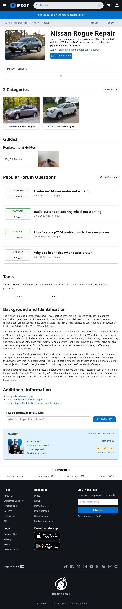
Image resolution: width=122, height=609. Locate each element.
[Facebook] (72, 566)
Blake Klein (65, 49)
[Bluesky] (103, 566)
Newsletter (9, 515)
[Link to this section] (1, 310)
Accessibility (10, 534)
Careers (8, 510)
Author (13, 434)
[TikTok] (66, 566)
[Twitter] (79, 566)
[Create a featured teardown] (111, 448)
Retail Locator (41, 515)
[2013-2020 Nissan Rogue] (61, 110)
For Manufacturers (44, 520)
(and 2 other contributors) (85, 49)
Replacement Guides (19, 147)
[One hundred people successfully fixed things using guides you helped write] (104, 448)
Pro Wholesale (41, 510)
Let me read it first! (90, 516)
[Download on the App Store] (47, 536)
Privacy (7, 539)
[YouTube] (91, 566)
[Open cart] (108, 5)
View (52, 296)
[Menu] (5, 5)
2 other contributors (103, 433)
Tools (8, 277)
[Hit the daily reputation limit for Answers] (98, 448)
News (37, 500)
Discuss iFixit (10, 505)
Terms (7, 544)
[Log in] (117, 5)
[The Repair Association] (116, 566)
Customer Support (13, 500)
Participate (40, 505)
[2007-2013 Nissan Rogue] (21, 110)
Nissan (35, 22)
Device (6, 22)
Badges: (108, 440)
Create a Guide (63, 55)
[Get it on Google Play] (47, 546)
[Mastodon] (98, 566)
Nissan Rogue (25, 396)
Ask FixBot (102, 419)
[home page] (19, 5)
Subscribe (98, 510)
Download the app (46, 528)
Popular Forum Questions (29, 177)
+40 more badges (106, 452)
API (5, 520)
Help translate (11, 566)
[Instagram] (85, 566)
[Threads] (110, 566)
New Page (112, 89)
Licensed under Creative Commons (69, 603)
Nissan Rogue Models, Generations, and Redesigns (34, 403)
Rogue (46, 22)
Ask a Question (110, 177)
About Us (9, 495)
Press (37, 495)
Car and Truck (20, 22)
